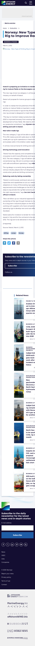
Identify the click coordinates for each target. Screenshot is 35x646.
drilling (6, 233)
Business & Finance (10, 42)
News (3, 552)
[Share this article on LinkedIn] (4, 243)
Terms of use (5, 581)
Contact (4, 584)
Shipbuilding (13, 28)
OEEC (3, 555)
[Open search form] (26, 3)
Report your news (7, 573)
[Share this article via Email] (18, 243)
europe (13, 233)
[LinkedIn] (12, 544)
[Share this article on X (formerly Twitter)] (9, 243)
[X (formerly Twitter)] (8, 544)
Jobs (3, 559)
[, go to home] (8, 3)
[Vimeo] (17, 544)
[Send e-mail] (21, 544)
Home (5, 28)
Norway (21, 233)
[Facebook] (3, 544)
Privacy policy (6, 577)
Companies (5, 562)
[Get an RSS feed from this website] (26, 544)
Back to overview (9, 23)
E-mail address (6, 523)
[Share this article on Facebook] (13, 243)
